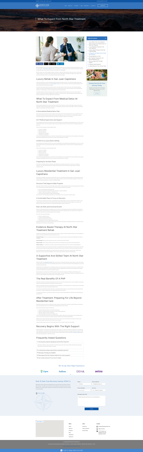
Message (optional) (82, 394)
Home (66, 5)
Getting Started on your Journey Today (97, 66)
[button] (39, 64)
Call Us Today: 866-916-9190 (73, 450)
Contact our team (76, 332)
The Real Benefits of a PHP (94, 56)
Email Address (95, 381)
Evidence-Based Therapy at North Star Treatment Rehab (97, 50)
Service (94, 388)
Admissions (86, 5)
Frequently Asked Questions (95, 64)
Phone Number (81, 388)
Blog (82, 5)
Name (79, 381)
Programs (76, 5)
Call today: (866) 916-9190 (102, 1)
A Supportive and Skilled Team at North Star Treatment (97, 54)
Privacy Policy (85, 430)
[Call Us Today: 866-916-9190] (61, 450)
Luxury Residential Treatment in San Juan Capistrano (96, 47)
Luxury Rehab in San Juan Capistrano (97, 42)
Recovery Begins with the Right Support (96, 62)
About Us (70, 5)
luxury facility (53, 83)
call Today (97, 93)
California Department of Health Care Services (71, 446)
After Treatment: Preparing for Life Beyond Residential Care (96, 58)
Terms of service (85, 428)
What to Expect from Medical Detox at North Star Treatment (97, 44)
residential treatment (48, 262)
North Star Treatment (48, 68)
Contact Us (93, 5)
